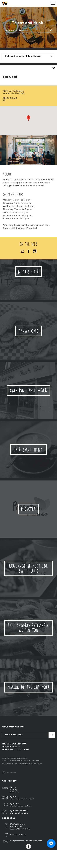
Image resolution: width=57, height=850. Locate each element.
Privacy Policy (11, 747)
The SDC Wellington (14, 744)
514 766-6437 (19, 835)
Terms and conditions (15, 750)
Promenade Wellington (5, 3)
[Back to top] (28, 846)
